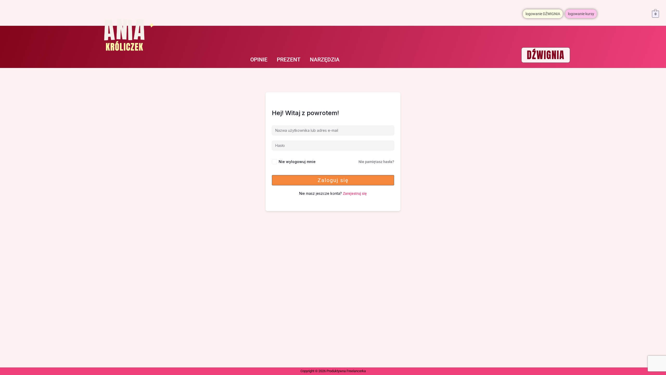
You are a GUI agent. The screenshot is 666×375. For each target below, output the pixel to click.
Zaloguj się (333, 180)
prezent (288, 60)
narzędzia (325, 60)
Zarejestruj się (355, 193)
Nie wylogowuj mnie (297, 161)
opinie (258, 60)
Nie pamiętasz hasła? (376, 162)
